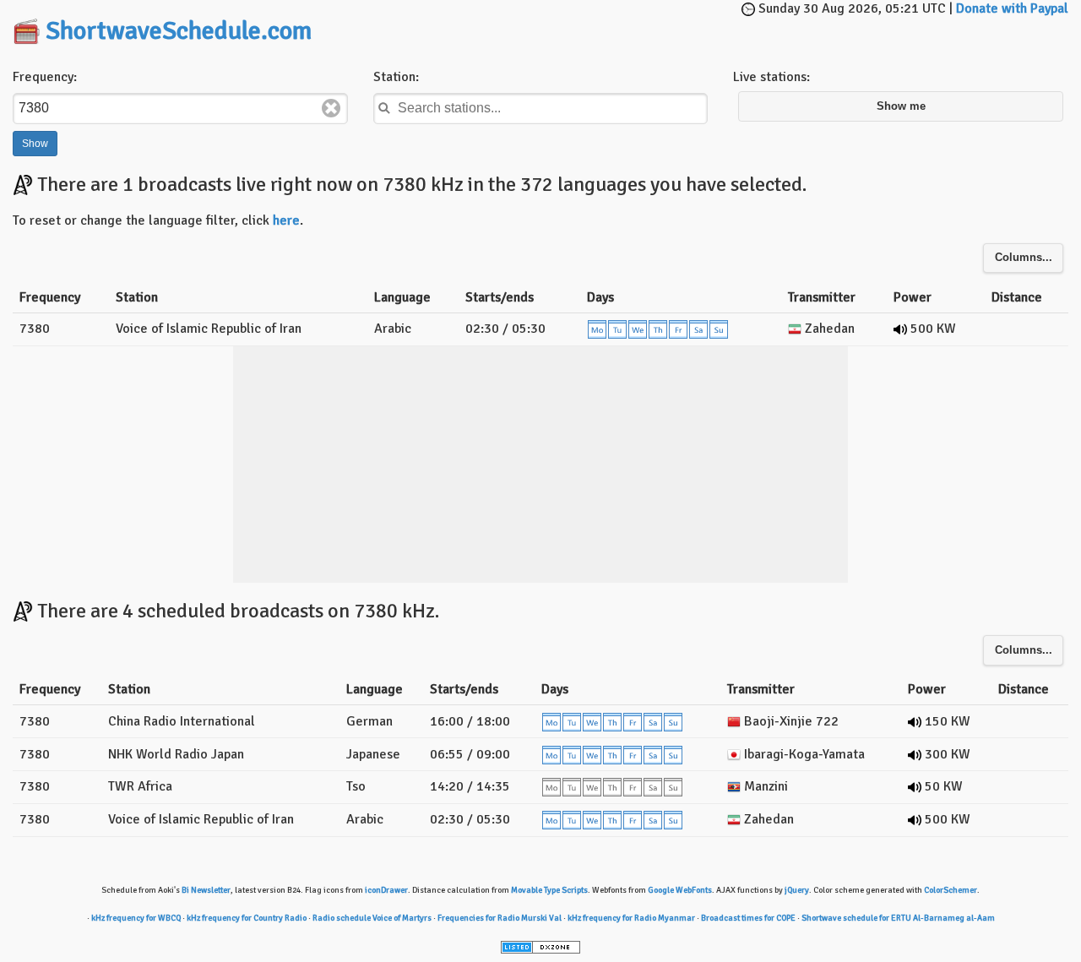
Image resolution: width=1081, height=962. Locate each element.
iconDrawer (386, 890)
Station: (396, 76)
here (286, 220)
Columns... (1023, 258)
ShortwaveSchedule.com (179, 30)
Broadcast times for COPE (748, 918)
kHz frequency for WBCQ (136, 918)
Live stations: (771, 76)
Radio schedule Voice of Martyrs (372, 918)
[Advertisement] (571, 25)
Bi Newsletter (206, 890)
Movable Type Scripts (549, 890)
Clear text (331, 108)
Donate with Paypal (1012, 8)
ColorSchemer (950, 890)
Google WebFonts (680, 890)
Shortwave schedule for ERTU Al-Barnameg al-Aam (898, 918)
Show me (901, 106)
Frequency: (45, 76)
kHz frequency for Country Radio (247, 918)
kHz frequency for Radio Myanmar (631, 918)
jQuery (797, 890)
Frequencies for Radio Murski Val (499, 918)
